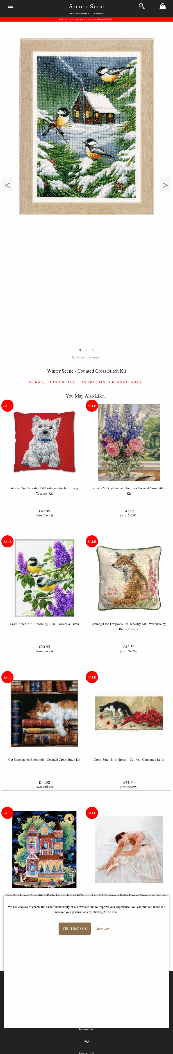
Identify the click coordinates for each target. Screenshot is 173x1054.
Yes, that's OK (75, 928)
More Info (102, 929)
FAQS (86, 1041)
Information (86, 1029)
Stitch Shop (86, 6)
